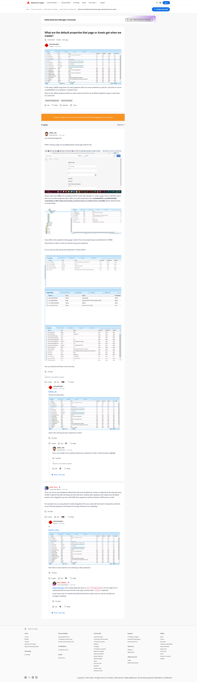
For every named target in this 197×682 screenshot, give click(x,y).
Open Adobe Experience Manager (140, 20)
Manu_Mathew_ (62, 582)
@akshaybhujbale (58, 588)
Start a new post (96, 117)
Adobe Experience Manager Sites (68, 9)
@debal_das (53, 392)
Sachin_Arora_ (53, 487)
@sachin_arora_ (54, 530)
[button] (161, 9)
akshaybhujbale (54, 44)
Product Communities (36, 9)
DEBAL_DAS (53, 133)
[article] (82, 258)
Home (27, 9)
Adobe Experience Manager (51, 9)
